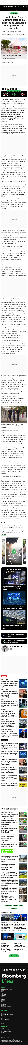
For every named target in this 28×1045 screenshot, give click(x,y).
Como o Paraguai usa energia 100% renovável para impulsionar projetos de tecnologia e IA (9, 874)
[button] (3, 89)
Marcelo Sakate (6, 61)
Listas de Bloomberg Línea (7, 1014)
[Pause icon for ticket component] (1, 10)
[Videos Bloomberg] (14, 809)
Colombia (3, 994)
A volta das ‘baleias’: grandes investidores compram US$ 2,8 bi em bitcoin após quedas (8, 714)
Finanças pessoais (5, 1019)
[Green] (14, 851)
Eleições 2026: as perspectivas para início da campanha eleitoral (9, 814)
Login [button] (26, 6)
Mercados (3, 1013)
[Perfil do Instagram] (14, 970)
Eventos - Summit (5, 1037)
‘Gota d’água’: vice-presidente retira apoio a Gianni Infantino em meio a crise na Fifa (9, 734)
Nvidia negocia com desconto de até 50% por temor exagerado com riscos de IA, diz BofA (13, 627)
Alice (21, 905)
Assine (2, 1028)
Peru (2, 998)
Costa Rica (3, 1003)
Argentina (3, 993)
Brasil (2, 990)
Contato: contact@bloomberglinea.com (9, 1039)
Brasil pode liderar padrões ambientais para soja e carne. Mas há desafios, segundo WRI (9, 890)
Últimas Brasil (8, 905)
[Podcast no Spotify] (24, 970)
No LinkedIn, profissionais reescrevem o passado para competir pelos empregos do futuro (7, 947)
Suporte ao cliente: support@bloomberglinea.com (11, 1040)
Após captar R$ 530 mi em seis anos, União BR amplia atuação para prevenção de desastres (10, 882)
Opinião (3, 1020)
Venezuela (3, 995)
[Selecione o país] (4, 6)
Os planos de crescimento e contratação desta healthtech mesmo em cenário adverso (12, 533)
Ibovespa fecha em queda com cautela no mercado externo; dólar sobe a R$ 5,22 (13, 607)
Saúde (15, 905)
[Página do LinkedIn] (17, 970)
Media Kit (3, 1032)
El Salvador (3, 1004)
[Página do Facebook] (4, 970)
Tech (2, 1015)
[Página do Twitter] (7, 970)
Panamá (3, 1000)
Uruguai (3, 1001)
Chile (2, 996)
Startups (14, 13)
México (3, 991)
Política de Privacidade (6, 1031)
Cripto (2, 1023)
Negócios (3, 1012)
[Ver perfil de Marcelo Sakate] (5, 648)
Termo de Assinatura (5, 1029)
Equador (3, 999)
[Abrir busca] (23, 7)
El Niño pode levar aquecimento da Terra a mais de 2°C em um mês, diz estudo (9, 898)
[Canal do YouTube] (10, 970)
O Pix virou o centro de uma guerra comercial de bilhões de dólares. (9, 844)
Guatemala (3, 1005)
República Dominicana (6, 1006)
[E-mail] (11, 649)
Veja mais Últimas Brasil (14, 569)
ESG (2, 1018)
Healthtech (14, 908)
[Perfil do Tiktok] (21, 970)
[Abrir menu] (2, 7)
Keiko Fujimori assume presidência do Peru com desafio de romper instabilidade (9, 829)
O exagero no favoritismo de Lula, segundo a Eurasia (9, 784)
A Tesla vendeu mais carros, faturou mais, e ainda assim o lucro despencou (8, 837)
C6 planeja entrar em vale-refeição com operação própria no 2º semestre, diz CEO (9, 704)
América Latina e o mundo (6, 989)
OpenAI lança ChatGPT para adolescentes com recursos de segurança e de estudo (19, 947)
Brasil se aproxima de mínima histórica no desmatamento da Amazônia (8, 866)
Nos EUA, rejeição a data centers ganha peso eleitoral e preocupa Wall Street (9, 778)
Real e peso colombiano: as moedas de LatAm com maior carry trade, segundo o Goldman (13, 588)
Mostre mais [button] (14, 956)
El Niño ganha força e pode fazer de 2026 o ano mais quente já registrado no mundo (9, 858)
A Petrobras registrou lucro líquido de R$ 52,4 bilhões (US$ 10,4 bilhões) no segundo (9, 821)
